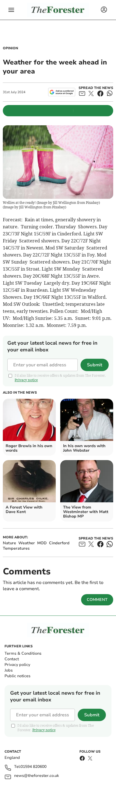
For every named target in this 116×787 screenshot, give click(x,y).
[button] (11, 10)
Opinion (10, 48)
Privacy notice (26, 380)
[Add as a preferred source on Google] (61, 92)
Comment (97, 599)
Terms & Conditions (23, 653)
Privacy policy (17, 664)
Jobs (9, 670)
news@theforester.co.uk (36, 775)
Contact (12, 659)
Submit (94, 365)
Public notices (17, 676)
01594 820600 (33, 766)
